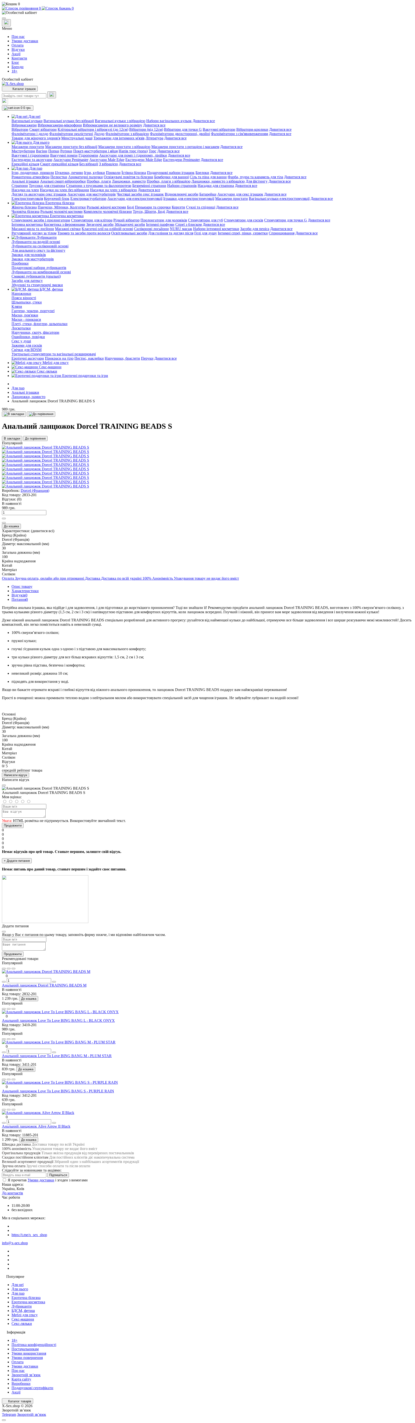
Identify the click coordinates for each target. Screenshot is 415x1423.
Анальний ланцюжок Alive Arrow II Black (36, 1126)
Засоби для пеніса (254, 229)
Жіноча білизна (24, 207)
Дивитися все (204, 121)
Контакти (19, 58)
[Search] (51, 94)
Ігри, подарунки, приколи (33, 173)
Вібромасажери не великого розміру (112, 125)
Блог (15, 62)
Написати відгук (15, 775)
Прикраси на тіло (59, 358)
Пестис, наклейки (89, 358)
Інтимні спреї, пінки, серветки (243, 233)
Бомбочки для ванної (171, 177)
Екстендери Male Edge (143, 160)
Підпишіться (58, 1175)
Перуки (147, 358)
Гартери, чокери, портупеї (33, 311)
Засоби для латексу (27, 281)
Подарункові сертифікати (32, 1388)
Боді (130, 207)
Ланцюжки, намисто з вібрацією (218, 181)
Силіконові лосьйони (151, 229)
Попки (53, 151)
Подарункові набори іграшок (171, 173)
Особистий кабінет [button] (17, 79)
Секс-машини (23, 1319)
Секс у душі (21, 341)
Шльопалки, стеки (27, 302)
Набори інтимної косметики (216, 229)
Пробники (20, 263)
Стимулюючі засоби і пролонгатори (41, 220)
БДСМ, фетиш (23, 1311)
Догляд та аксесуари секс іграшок (39, 194)
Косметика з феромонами (64, 224)
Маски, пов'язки (25, 315)
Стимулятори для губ (205, 220)
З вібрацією (108, 164)
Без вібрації (88, 164)
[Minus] (4, 523)
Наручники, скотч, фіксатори (35, 332)
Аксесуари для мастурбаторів (91, 194)
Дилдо (99, 134)
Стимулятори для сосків (243, 220)
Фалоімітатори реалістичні (71, 134)
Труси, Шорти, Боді (149, 211)
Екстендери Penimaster (181, 160)
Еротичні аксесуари (28, 358)
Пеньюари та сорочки (153, 207)
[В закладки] (14, 414)
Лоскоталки (21, 328)
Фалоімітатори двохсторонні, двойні (180, 134)
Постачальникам (25, 1349)
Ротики (66, 151)
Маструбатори (23, 151)
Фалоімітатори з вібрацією (127, 134)
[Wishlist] (9, 968)
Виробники (21, 1383)
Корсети (178, 207)
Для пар (18, 388)
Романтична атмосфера (30, 177)
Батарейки (207, 194)
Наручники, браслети (122, 358)
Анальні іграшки (25, 181)
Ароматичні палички (85, 177)
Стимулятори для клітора (91, 220)
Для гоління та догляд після (170, 233)
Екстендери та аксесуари (32, 160)
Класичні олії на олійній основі (107, 229)
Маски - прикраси (26, 319)
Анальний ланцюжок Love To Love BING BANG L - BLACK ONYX (58, 1020)
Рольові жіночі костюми (106, 207)
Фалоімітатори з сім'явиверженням (239, 134)
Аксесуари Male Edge (106, 160)
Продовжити (13, 825)
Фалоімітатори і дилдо (30, 134)
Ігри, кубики (94, 173)
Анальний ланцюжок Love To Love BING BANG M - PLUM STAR (57, 1056)
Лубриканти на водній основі (36, 242)
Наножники (21, 294)
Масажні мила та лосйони (33, 229)
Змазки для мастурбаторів (33, 259)
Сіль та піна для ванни (208, 177)
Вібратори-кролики (252, 129)
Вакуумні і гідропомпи (30, 155)
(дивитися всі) (42, 531)
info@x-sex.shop (15, 1243)
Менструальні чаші (76, 138)
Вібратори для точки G (183, 129)
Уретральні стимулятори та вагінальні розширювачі (54, 354)
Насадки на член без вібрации (64, 190)
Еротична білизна (26, 1298)
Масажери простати (28, 147)
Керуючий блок (56, 198)
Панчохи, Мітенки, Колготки (62, 207)
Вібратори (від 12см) (146, 129)
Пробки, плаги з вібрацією (168, 181)
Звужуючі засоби (100, 224)
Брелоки (202, 173)
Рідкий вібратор (126, 220)
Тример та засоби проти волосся (83, 233)
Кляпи (17, 306)
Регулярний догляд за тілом (34, 233)
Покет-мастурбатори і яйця (95, 151)
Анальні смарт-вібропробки (63, 181)
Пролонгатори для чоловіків (163, 220)
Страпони (20, 186)
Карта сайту (21, 1379)
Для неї (18, 1285)
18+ (15, 71)
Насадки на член (25, 190)
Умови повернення (27, 1358)
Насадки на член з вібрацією (113, 190)
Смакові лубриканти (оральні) (36, 276)
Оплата (18, 45)
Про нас (18, 37)
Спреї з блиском (188, 224)
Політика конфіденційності (34, 1345)
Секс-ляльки (22, 1324)
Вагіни (41, 151)
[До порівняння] (41, 414)
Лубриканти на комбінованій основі (41, 272)
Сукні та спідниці (200, 207)
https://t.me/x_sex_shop (29, 1235)
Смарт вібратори (43, 129)
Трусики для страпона (47, 186)
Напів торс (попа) (133, 151)
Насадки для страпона (216, 186)
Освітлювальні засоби (129, 233)
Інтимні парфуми (160, 224)
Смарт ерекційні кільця (59, 164)
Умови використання (29, 1353)
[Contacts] (6, 22)
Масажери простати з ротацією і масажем (185, 147)
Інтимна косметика (27, 224)
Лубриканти (22, 1306)
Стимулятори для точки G (285, 220)
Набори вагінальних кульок (169, 121)
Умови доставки (25, 41)
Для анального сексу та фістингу (38, 250)
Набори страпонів (182, 186)
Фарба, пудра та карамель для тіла (255, 177)
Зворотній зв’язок (26, 1375)
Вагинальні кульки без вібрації (68, 121)
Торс (152, 151)
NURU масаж (181, 229)
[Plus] (4, 518)
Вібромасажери (24, 125)
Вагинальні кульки (27, 121)
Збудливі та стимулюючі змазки (37, 285)
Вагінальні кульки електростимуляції (279, 198)
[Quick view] (4, 968)
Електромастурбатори (88, 198)
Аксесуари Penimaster (70, 160)
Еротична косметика (28, 1302)
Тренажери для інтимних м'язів (119, 138)
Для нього (20, 1289)
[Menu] (4, 18)
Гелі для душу (205, 233)
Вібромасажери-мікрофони (60, 125)
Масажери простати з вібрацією (124, 147)
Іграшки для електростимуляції (188, 198)
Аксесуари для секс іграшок (240, 194)
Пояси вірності (24, 298)
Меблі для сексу (25, 1315)
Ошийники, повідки (28, 337)
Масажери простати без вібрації (71, 147)
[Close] (4, 785)
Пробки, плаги (99, 181)
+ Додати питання (17, 861)
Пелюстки (58, 177)
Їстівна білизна (134, 173)
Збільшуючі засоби (130, 224)
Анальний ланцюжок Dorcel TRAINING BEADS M (44, 985)
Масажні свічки (68, 229)
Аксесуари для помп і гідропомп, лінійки (133, 155)
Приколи (113, 173)
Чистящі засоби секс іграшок (140, 194)
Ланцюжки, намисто (129, 181)
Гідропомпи (88, 155)
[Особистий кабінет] (207, 13)
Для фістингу (257, 181)
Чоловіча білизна (25, 211)
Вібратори (20, 129)
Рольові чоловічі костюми (61, 211)
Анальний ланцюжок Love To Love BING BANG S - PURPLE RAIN (58, 1091)
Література (154, 138)
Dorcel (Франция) (35, 490)
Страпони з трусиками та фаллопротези (98, 186)
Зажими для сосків (27, 345)
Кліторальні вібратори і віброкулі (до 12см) (93, 129)
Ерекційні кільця (25, 164)
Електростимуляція (27, 198)
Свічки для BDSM (27, 350)
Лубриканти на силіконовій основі (40, 246)
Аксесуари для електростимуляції (134, 198)
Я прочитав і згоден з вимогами (48, 1180)
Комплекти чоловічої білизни (108, 211)
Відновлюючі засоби (181, 194)
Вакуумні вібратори (219, 129)
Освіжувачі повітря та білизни (128, 177)
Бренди (18, 67)
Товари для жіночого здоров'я (36, 138)
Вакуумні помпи (64, 155)
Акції (16, 54)
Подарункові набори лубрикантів (39, 268)
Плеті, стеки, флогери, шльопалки (39, 324)
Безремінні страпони (149, 186)
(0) (19, 499)
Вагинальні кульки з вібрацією (120, 121)
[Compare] (13, 968)
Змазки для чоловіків (29, 255)
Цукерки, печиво (69, 173)
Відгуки (18, 50)
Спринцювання (281, 233)
